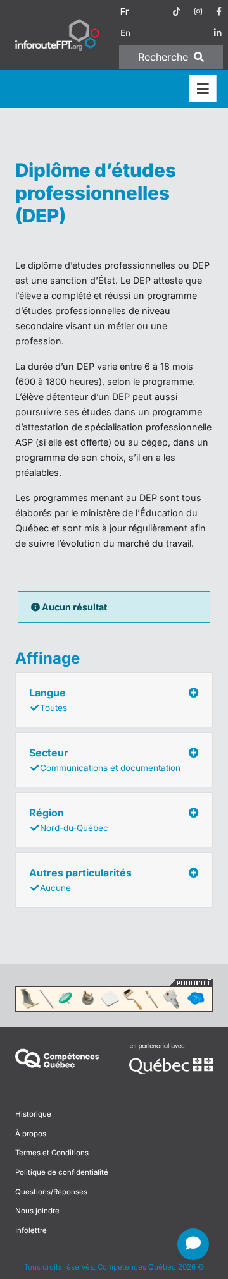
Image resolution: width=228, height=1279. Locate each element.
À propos (30, 1133)
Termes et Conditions (52, 1152)
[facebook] (218, 11)
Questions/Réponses (51, 1191)
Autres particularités (80, 879)
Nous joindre (37, 1210)
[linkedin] (217, 33)
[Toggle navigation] (203, 89)
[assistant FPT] (193, 1244)
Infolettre (31, 1230)
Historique (33, 1114)
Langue (48, 699)
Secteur (104, 759)
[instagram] (198, 11)
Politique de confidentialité (61, 1172)
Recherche (164, 57)
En (125, 33)
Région (68, 819)
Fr (124, 11)
